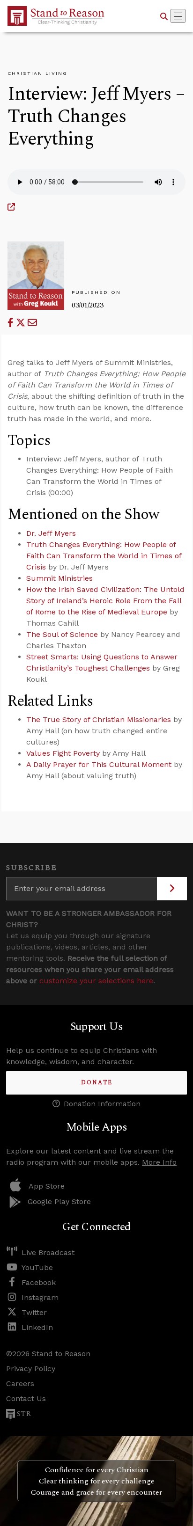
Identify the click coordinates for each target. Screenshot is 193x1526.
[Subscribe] (172, 888)
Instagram (40, 1297)
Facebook (39, 1282)
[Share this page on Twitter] (22, 322)
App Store (47, 1186)
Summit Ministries (59, 578)
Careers (20, 1383)
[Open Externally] (11, 207)
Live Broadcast (48, 1252)
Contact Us (26, 1398)
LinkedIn (37, 1327)
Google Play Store (59, 1201)
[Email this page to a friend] (32, 322)
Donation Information (102, 1103)
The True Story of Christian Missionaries (98, 719)
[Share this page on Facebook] (11, 322)
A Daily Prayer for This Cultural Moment (98, 764)
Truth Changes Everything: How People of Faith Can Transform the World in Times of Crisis (103, 555)
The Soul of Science (62, 634)
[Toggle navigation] (178, 16)
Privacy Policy (30, 1368)
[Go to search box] (164, 16)
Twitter (34, 1312)
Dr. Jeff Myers (51, 533)
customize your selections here (96, 980)
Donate (96, 1082)
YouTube (37, 1267)
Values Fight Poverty (63, 753)
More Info (159, 1162)
